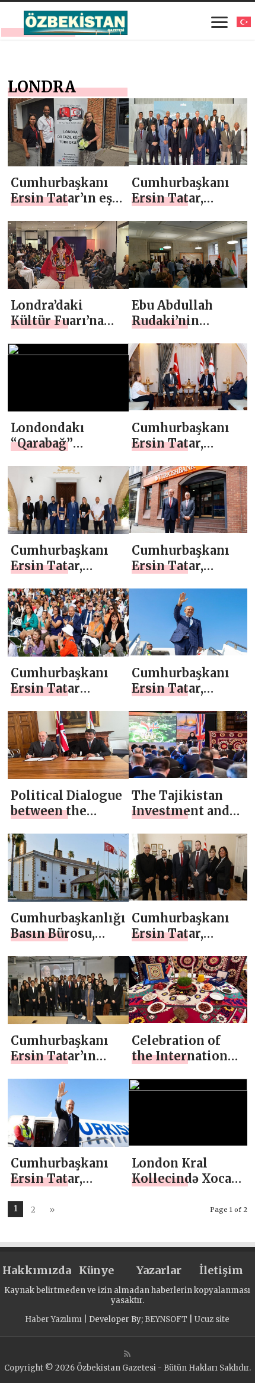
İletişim (221, 1270)
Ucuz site (212, 1319)
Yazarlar (158, 1270)
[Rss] (127, 1354)
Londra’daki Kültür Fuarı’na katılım (57, 320)
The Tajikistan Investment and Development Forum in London (185, 818)
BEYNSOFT (166, 1319)
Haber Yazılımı (53, 1319)
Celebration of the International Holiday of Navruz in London (188, 1063)
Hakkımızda (33, 1270)
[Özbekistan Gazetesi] (76, 21)
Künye (96, 1270)
